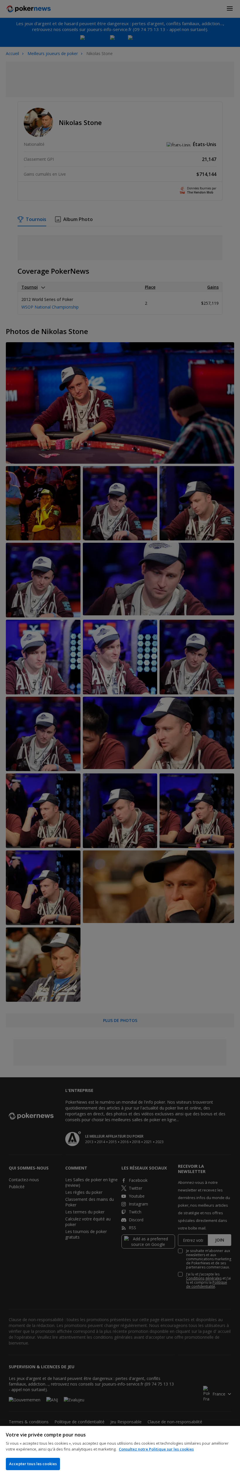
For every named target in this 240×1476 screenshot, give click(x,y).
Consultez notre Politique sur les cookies (156, 1449)
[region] (120, 1451)
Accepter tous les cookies (33, 1463)
